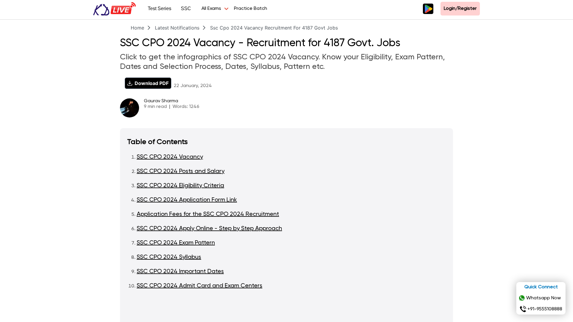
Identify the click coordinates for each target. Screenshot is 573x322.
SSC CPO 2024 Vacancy (170, 157)
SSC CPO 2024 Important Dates (180, 272)
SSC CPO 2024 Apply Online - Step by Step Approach (209, 229)
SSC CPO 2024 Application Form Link (187, 200)
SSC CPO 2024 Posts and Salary (180, 171)
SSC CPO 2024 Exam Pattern (176, 243)
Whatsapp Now (543, 298)
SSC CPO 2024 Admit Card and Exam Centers (199, 286)
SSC (186, 8)
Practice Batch (250, 8)
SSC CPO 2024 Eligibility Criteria (180, 186)
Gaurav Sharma (161, 101)
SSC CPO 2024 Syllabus (169, 257)
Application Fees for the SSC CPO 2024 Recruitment (208, 214)
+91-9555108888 (544, 309)
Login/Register (460, 8)
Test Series (159, 8)
